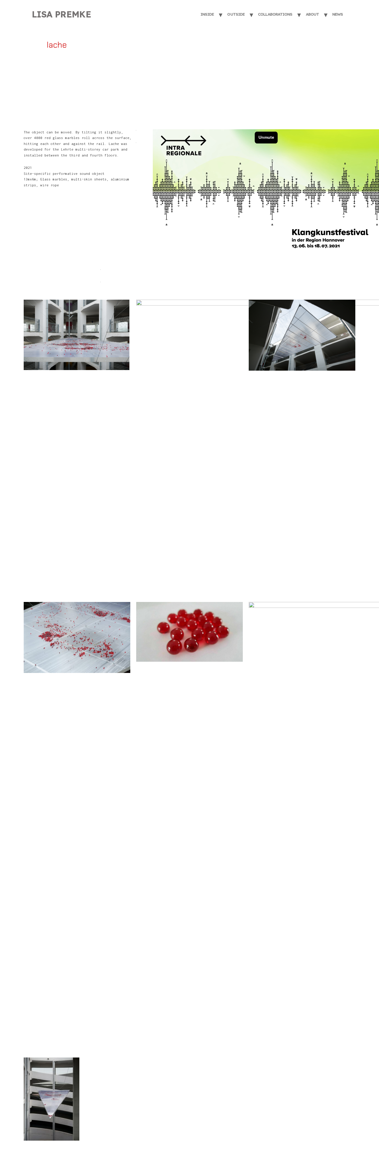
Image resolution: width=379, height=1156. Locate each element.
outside (236, 14)
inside (207, 14)
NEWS (337, 14)
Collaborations (275, 14)
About (312, 14)
